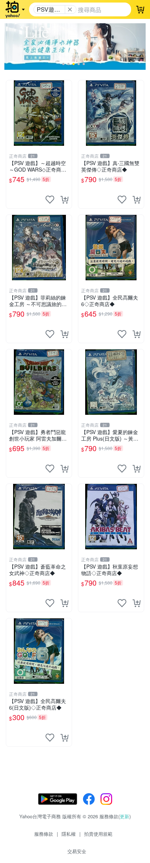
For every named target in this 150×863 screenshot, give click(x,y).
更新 (124, 816)
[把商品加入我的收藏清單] (50, 199)
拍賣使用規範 (98, 833)
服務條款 (43, 833)
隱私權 (69, 833)
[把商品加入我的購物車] (64, 199)
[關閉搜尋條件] (70, 9)
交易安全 (76, 851)
